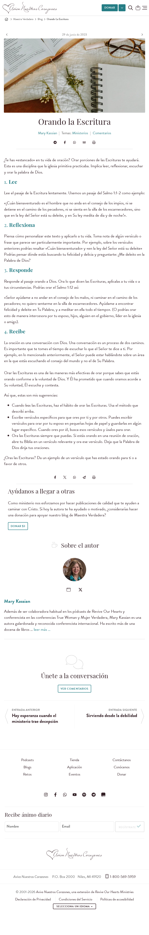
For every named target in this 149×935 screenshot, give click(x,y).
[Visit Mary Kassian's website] (68, 589)
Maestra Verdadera (23, 19)
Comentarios (102, 133)
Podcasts (27, 760)
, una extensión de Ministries (84, 891)
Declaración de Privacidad (33, 899)
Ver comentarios (74, 689)
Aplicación (74, 767)
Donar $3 (18, 526)
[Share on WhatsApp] (74, 142)
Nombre (13, 826)
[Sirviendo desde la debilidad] (142, 34)
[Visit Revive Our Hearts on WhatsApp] (65, 794)
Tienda (74, 760)
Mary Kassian (47, 133)
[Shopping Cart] (138, 8)
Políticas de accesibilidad (117, 899)
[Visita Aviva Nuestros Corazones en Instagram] (46, 794)
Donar (109, 8)
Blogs (27, 767)
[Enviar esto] (84, 142)
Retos (27, 774)
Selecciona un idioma (73, 906)
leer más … (42, 629)
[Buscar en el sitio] (130, 7)
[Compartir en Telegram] (55, 142)
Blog (40, 19)
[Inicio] (6, 19)
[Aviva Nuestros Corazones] (30, 8)
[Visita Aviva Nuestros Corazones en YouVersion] (103, 794)
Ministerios (80, 133)
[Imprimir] (94, 142)
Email (66, 826)
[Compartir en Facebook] (65, 142)
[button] (144, 7)
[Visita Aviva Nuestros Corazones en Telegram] (93, 794)
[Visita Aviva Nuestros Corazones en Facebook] (55, 794)
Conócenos (122, 767)
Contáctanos (122, 760)
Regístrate (127, 827)
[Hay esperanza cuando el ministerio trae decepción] (7, 34)
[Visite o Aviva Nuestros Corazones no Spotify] (84, 794)
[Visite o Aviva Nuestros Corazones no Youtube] (74, 794)
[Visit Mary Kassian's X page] (80, 589)
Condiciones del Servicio (75, 899)
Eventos (74, 774)
